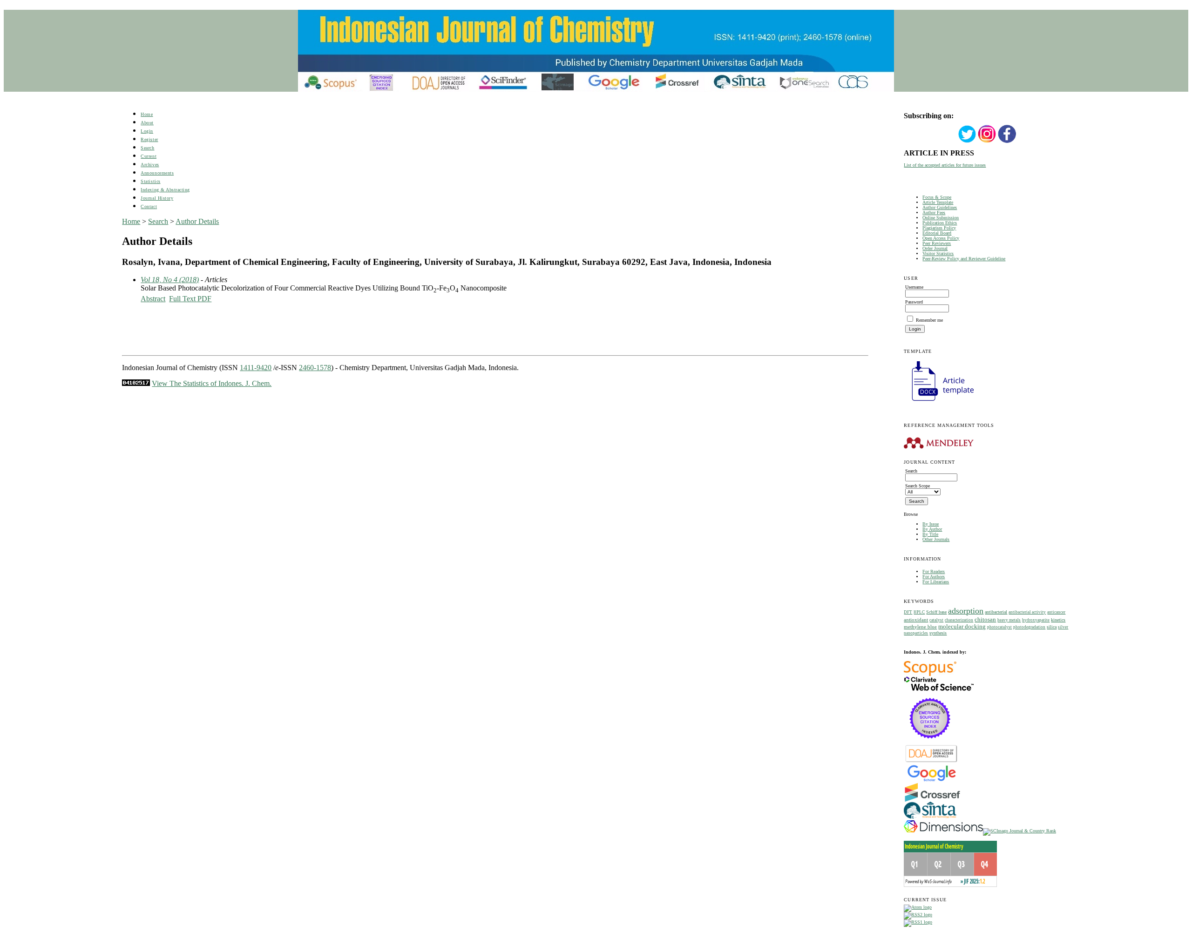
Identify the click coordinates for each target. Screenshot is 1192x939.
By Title (930, 534)
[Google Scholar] (931, 780)
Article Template (937, 202)
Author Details (197, 221)
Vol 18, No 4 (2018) (170, 280)
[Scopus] (930, 674)
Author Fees (933, 212)
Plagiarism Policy (939, 227)
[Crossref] (932, 800)
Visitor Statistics (938, 253)
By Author (932, 529)
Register (149, 139)
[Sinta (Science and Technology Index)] (930, 818)
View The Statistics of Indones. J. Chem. (211, 383)
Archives (150, 164)
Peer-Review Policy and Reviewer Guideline (963, 258)
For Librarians (935, 581)
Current (148, 156)
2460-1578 (315, 368)
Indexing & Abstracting (165, 189)
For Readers (933, 571)
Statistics (150, 181)
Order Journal (935, 248)
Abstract (153, 299)
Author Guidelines (939, 207)
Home (147, 114)
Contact (149, 206)
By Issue (930, 524)
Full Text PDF (190, 299)
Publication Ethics (939, 222)
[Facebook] (1007, 141)
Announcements (157, 173)
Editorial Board (936, 233)
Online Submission (940, 217)
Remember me (929, 320)
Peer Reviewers (936, 243)
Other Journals (935, 539)
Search (147, 147)
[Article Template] (939, 402)
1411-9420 (255, 368)
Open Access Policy (940, 238)
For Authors (933, 576)
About (147, 122)
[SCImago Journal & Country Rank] (1019, 830)
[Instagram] (987, 141)
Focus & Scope (936, 197)
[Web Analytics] (136, 383)
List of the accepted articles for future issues (945, 165)
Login (147, 131)
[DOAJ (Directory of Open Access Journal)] (931, 761)
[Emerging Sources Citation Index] (930, 743)
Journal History (157, 198)
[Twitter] (967, 141)
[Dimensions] (943, 830)
